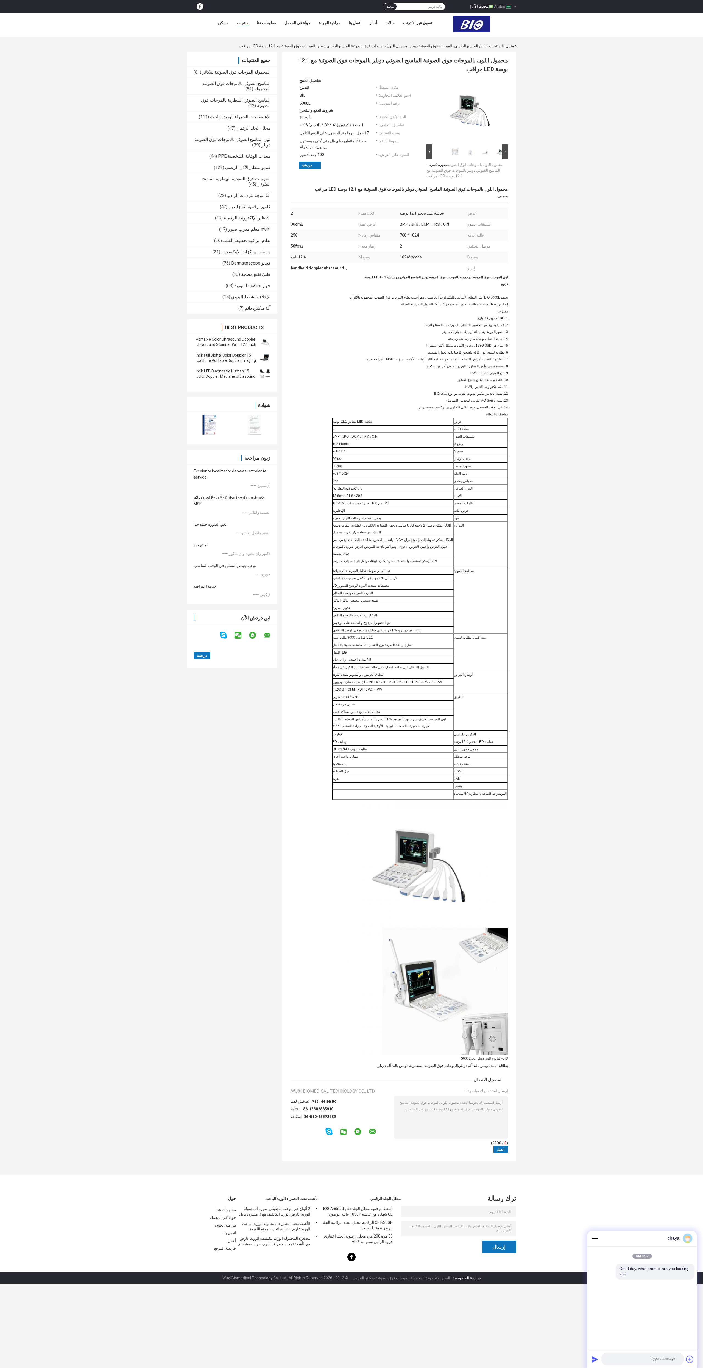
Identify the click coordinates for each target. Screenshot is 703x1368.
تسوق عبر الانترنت (417, 23)
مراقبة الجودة (330, 23)
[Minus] (595, 1238)
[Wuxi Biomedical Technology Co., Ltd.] (471, 24)
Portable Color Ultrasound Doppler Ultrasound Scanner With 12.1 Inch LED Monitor (226, 344)
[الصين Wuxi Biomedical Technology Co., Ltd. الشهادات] (209, 425)
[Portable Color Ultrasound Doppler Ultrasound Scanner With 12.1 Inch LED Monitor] (265, 342)
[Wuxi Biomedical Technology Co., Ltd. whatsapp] (256, 635)
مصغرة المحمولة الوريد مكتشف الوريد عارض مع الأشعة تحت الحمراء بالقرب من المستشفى (273, 1241)
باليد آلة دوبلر (388, 1065)
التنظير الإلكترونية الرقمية (247, 218)
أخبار (373, 23)
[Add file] (690, 1359)
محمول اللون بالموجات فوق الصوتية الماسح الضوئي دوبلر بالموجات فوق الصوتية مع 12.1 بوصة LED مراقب (464, 170)
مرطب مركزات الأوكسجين (245, 251)
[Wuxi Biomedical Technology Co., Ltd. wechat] (241, 635)
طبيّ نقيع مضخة (255, 274)
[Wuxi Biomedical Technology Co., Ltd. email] (270, 635)
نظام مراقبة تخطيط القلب (246, 240)
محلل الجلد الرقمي (253, 128)
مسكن (223, 23)
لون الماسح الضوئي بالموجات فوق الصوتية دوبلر (447, 46)
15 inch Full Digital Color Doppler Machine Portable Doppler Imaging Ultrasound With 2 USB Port (226, 360)
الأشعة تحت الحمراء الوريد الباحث (240, 116)
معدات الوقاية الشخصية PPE (244, 156)
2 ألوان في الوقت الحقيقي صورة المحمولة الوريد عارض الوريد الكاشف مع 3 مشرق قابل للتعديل (274, 1212)
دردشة (307, 165)
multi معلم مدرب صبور (249, 229)
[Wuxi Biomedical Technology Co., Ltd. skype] (227, 635)
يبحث (390, 7)
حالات (390, 23)
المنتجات (496, 46)
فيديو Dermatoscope (250, 263)
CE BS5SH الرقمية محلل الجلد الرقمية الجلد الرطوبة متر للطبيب (357, 1225)
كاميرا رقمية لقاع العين (249, 206)
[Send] (594, 1359)
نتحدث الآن (480, 6)
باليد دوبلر (489, 1065)
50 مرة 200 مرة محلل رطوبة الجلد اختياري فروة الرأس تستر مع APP (358, 1239)
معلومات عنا (266, 23)
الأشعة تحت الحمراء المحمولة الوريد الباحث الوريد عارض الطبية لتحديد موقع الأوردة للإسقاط (276, 1227)
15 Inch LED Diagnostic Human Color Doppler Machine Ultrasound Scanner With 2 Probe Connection (225, 376)
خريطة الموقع (225, 1248)
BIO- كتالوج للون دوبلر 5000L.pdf (484, 1058)
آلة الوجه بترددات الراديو (248, 195)
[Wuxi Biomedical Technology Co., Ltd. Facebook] (200, 6)
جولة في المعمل (297, 23)
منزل (510, 46)
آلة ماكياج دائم (257, 308)
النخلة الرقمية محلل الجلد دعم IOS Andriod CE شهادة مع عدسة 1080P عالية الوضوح (358, 1211)
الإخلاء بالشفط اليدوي (250, 296)
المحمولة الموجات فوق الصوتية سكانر (236, 72)
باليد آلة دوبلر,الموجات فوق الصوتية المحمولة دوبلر (439, 1065)
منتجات (243, 23)
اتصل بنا (355, 23)
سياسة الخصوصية (467, 1278)
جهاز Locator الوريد (252, 285)
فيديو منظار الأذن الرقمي (247, 167)
